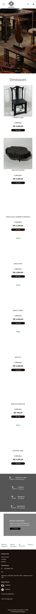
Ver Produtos (15, 528)
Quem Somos (5, 557)
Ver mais (18, 130)
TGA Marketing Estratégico (18, 611)
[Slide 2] (19, 71)
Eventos (3, 561)
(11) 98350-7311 (8, 568)
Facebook (7, 585)
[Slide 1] (16, 71)
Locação (3, 559)
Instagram (7, 589)
